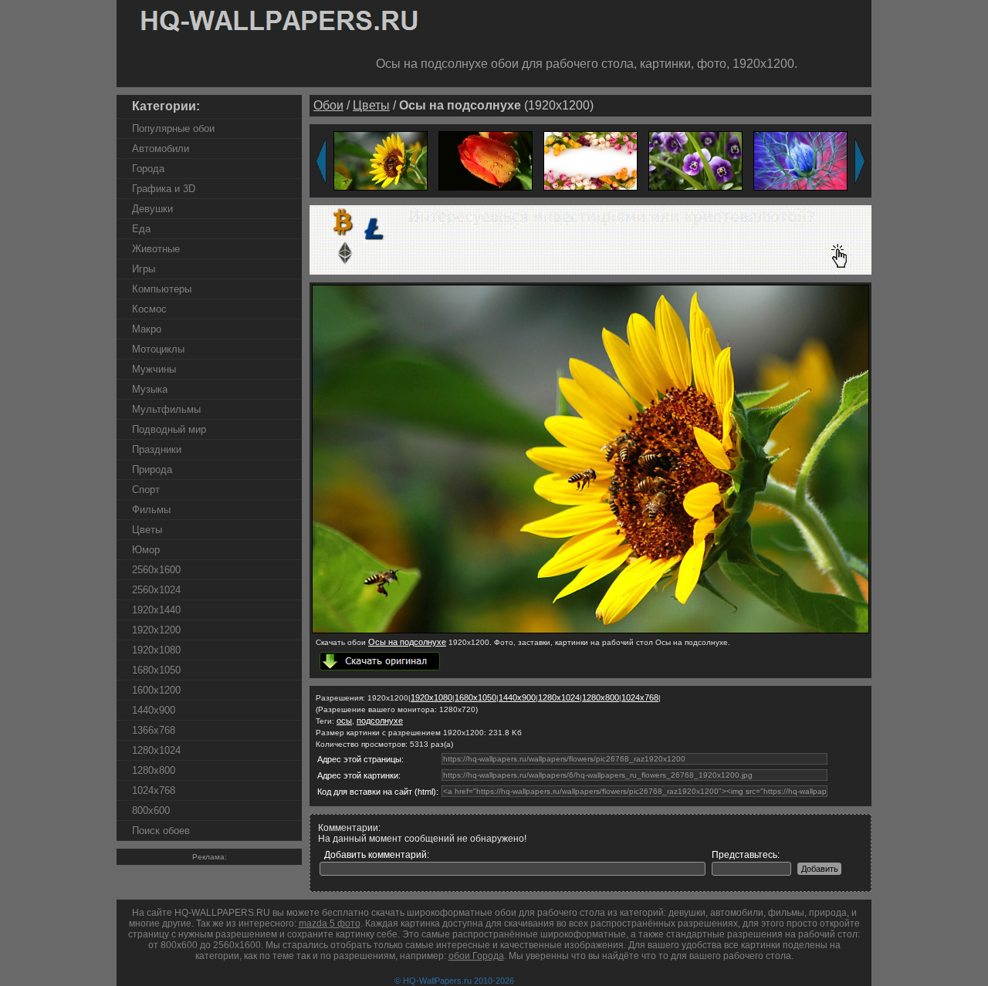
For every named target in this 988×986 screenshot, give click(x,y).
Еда (141, 229)
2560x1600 (156, 570)
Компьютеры (161, 289)
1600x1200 (156, 690)
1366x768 (153, 730)
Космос (149, 309)
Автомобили (160, 148)
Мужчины (154, 369)
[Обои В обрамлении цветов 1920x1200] (590, 160)
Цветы (147, 529)
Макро (146, 329)
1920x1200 (156, 630)
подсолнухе (380, 720)
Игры (143, 269)
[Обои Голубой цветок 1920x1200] (800, 160)
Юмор (146, 549)
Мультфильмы (166, 409)
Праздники (156, 449)
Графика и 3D (163, 188)
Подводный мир (169, 429)
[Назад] (321, 161)
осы (344, 720)
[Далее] (859, 161)
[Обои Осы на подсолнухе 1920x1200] (380, 160)
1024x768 (153, 790)
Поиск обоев (161, 830)
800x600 (151, 810)
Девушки (152, 208)
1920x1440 (156, 610)
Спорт (146, 489)
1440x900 (153, 710)
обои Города (476, 956)
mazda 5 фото (329, 923)
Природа (152, 469)
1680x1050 (156, 670)
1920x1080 (156, 650)
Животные (156, 249)
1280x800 (153, 770)
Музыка (149, 389)
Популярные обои (173, 128)
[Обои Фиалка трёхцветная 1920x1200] (695, 160)
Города (148, 168)
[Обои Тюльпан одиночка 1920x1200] (485, 160)
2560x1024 (156, 590)
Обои (328, 105)
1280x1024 (156, 750)
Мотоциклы (158, 349)
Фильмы (151, 509)
